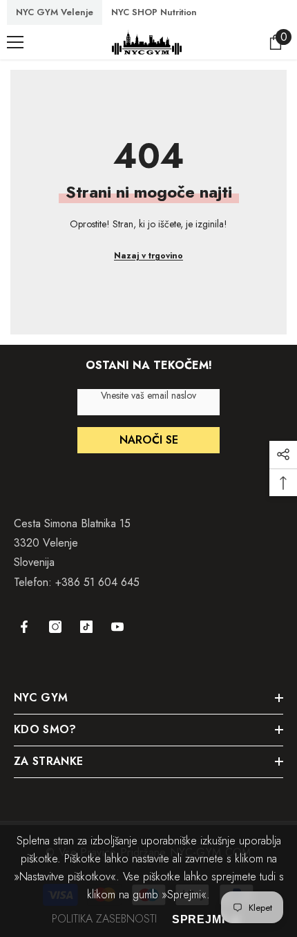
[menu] (15, 42)
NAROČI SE (148, 440)
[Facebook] (24, 626)
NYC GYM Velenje (54, 12)
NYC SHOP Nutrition (154, 12)
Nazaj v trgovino (148, 255)
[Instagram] (55, 626)
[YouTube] (117, 626)
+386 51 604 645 (97, 582)
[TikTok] (86, 626)
